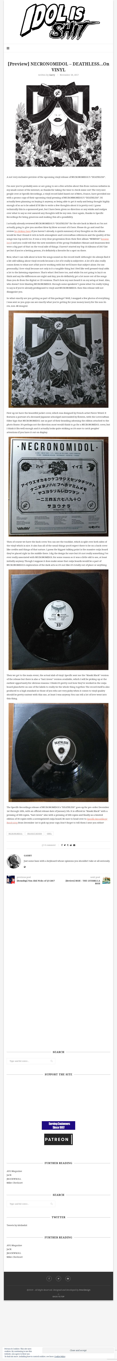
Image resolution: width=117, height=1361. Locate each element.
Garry (52, 74)
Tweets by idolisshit (17, 1225)
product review (34, 834)
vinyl (49, 834)
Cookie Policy (59, 1356)
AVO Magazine (14, 1171)
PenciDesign (84, 1290)
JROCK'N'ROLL (14, 1178)
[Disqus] (58, 923)
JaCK (9, 1174)
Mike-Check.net (15, 1182)
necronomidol (15, 834)
